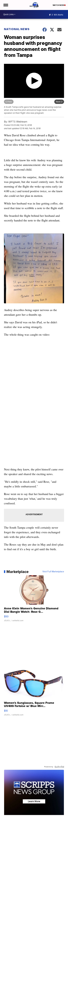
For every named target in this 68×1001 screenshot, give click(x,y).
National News (17, 29)
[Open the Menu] (5, 5)
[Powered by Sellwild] (59, 767)
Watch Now (58, 5)
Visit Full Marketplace (53, 571)
